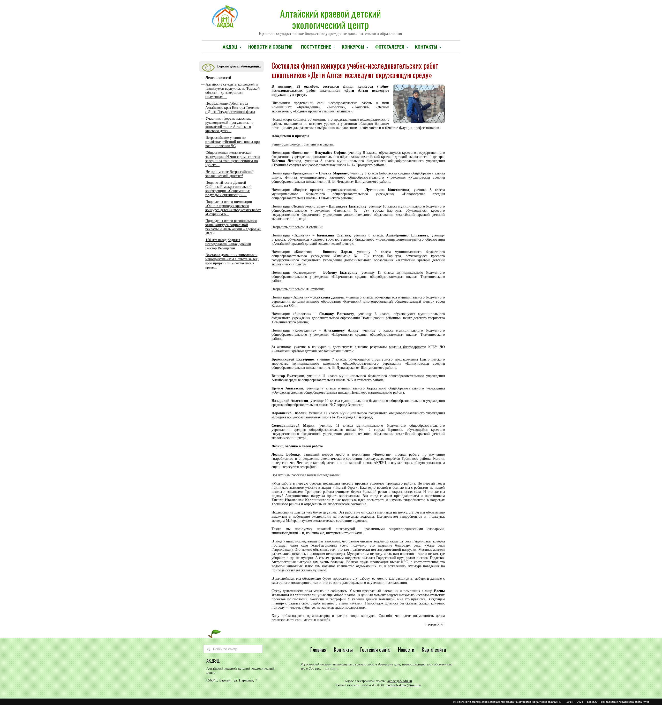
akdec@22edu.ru (399, 681)
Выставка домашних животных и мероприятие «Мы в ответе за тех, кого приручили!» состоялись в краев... (232, 261)
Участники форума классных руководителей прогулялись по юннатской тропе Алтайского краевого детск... (229, 125)
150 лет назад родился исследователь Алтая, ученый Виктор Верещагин (228, 244)
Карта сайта (434, 649)
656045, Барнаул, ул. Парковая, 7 (231, 680)
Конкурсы (353, 47)
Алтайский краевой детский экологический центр (330, 21)
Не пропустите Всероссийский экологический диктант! (229, 174)
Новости (406, 649)
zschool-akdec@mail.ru (403, 685)
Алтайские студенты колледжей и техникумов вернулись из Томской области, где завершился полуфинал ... (232, 90)
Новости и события (270, 47)
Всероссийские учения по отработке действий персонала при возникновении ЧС (232, 142)
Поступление (316, 47)
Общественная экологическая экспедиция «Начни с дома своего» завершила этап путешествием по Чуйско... (232, 159)
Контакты (426, 47)
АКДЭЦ (230, 47)
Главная (318, 649)
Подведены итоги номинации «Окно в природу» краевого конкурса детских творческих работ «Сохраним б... (233, 208)
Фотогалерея (389, 47)
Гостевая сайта (375, 649)
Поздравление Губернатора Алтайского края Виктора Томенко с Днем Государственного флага (232, 108)
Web (647, 701)
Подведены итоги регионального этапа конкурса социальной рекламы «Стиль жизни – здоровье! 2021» (233, 227)
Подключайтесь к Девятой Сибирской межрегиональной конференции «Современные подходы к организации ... (228, 189)
